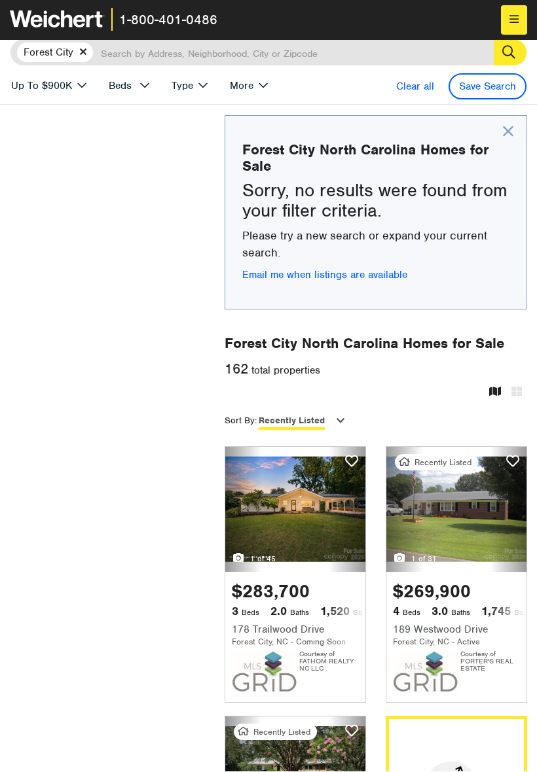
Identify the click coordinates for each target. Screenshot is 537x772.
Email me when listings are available (324, 274)
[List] (516, 392)
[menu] (514, 20)
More (241, 85)
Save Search (487, 86)
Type (182, 85)
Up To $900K (41, 85)
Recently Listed (292, 420)
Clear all (415, 86)
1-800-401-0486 (168, 19)
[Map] (495, 392)
